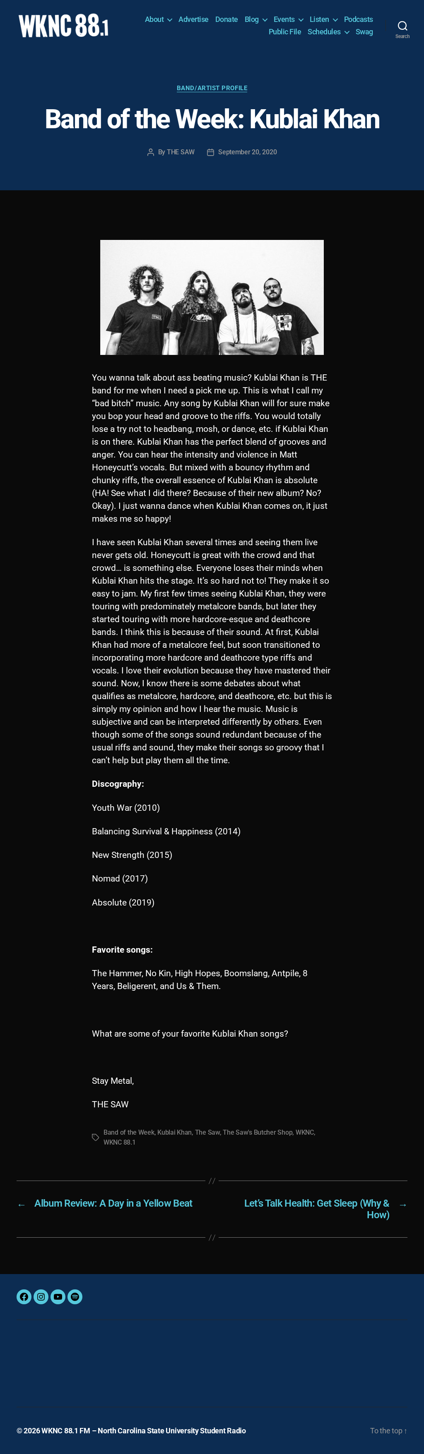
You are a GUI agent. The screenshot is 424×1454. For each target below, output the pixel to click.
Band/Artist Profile (212, 88)
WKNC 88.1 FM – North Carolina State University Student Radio (143, 1430)
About (154, 19)
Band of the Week (129, 1132)
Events (284, 19)
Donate (226, 19)
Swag (364, 31)
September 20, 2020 (247, 152)
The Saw (207, 1132)
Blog (252, 19)
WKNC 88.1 (120, 1142)
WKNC (305, 1132)
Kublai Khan (174, 1132)
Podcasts (358, 19)
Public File (285, 31)
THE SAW (181, 152)
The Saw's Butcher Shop (257, 1132)
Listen (319, 19)
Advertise (193, 19)
